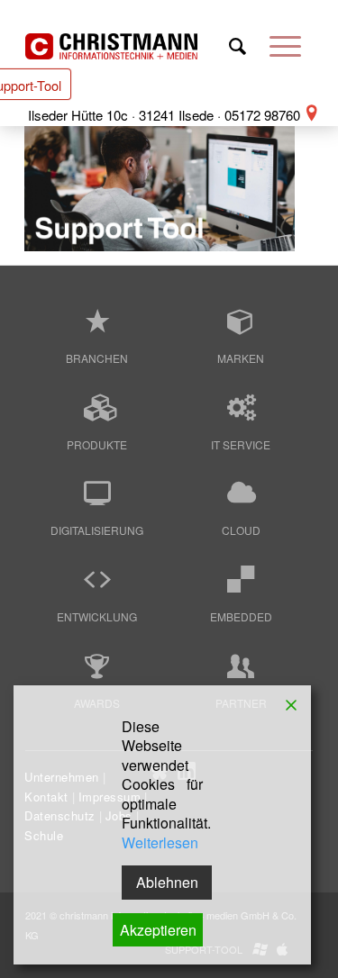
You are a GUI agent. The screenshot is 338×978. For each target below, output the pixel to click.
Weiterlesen (160, 842)
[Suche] (237, 49)
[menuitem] (237, 49)
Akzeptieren (158, 929)
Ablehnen (167, 882)
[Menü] (285, 49)
